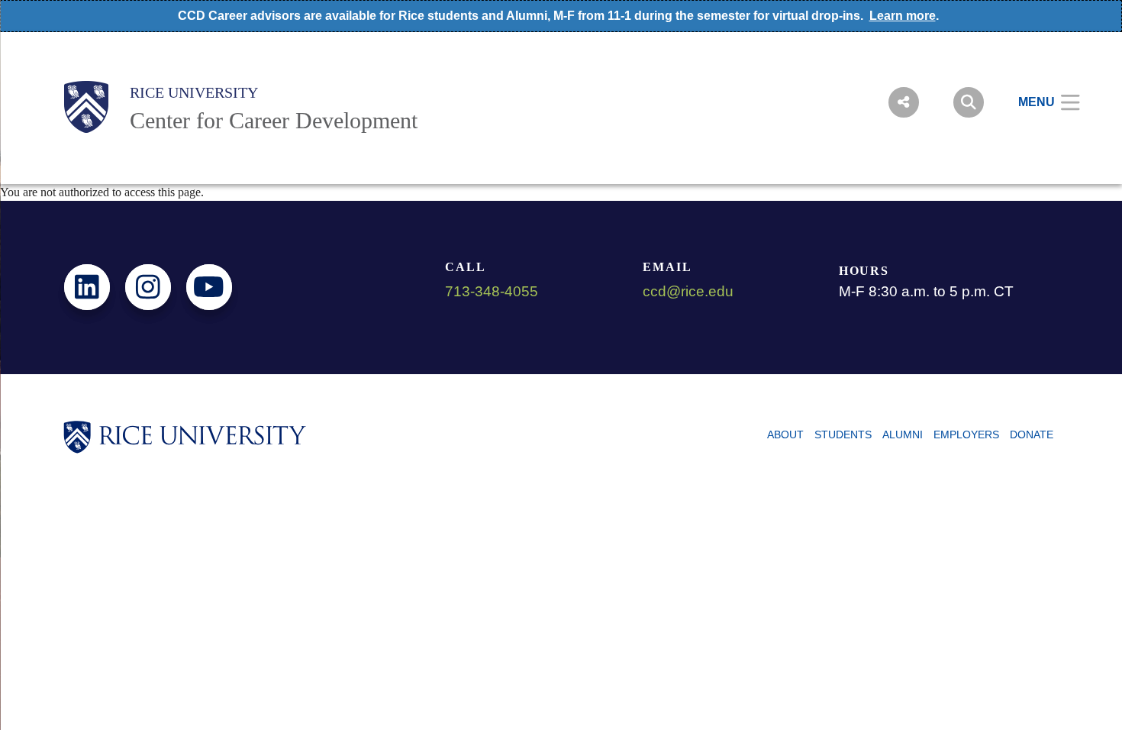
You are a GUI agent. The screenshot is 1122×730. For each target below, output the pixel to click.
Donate (1031, 434)
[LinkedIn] (87, 287)
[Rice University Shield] (86, 107)
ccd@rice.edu (688, 291)
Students (843, 434)
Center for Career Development (274, 120)
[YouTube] (209, 287)
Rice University (194, 92)
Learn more (902, 15)
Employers (966, 434)
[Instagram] (148, 287)
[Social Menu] (903, 102)
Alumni (902, 434)
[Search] (968, 102)
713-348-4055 (491, 291)
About (785, 434)
